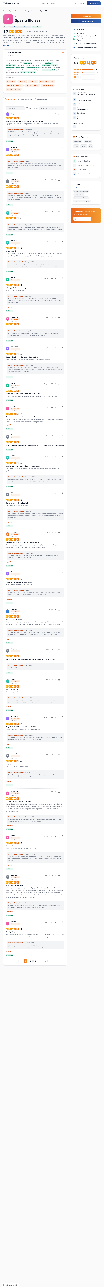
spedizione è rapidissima (15, 85)
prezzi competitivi (48, 85)
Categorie (45, 3)
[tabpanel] (35, 533)
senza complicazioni (32, 85)
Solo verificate (33, 108)
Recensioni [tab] (11, 99)
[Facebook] (74, 126)
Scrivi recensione (87, 21)
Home (5, 11)
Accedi (81, 3)
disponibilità (33, 81)
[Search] (75, 3)
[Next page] (49, 961)
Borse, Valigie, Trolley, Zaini (82, 201)
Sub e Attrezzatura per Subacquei (26, 11)
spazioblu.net (20, 17)
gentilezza (23, 81)
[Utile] (59, 114)
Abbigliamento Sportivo (81, 198)
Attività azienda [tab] (26, 99)
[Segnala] (62, 114)
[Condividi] (55, 114)
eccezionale (11, 81)
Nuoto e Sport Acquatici (81, 191)
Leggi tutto (6, 45)
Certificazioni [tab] (42, 99)
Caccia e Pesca (78, 194)
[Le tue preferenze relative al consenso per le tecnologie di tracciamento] (10, 1285)
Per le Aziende (94, 3)
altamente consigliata (14, 89)
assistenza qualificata (47, 81)
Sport (11, 11)
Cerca (53, 3)
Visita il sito (87, 16)
